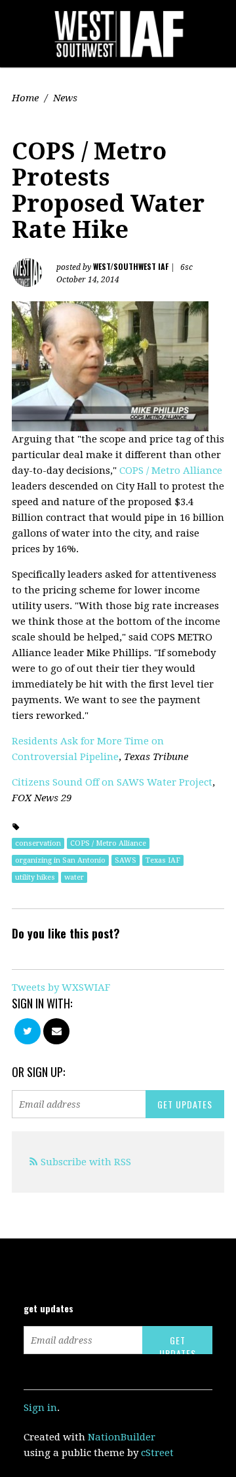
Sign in (40, 1408)
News (65, 98)
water (74, 877)
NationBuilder (121, 1437)
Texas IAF (163, 860)
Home (25, 98)
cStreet (157, 1453)
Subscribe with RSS (86, 1162)
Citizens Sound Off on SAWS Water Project (112, 782)
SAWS (125, 860)
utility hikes (35, 877)
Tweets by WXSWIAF (61, 987)
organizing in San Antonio (60, 860)
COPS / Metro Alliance (170, 470)
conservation (38, 843)
